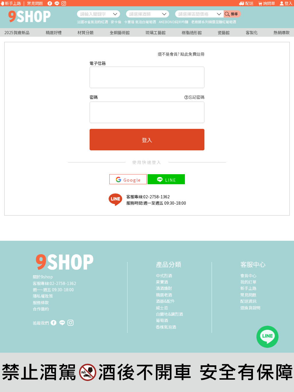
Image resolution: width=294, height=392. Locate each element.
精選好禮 (54, 32)
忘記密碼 (196, 97)
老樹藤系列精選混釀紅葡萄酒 (213, 21)
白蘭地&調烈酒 (169, 314)
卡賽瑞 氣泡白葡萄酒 (140, 21)
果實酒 (162, 282)
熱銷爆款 (282, 32)
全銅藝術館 (120, 32)
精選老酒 (164, 295)
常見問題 (35, 3)
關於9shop (43, 277)
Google (132, 180)
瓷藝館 (224, 32)
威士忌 (162, 308)
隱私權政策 (43, 296)
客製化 (252, 32)
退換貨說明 (250, 308)
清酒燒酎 (164, 288)
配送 (249, 3)
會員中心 (248, 275)
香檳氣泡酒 (166, 327)
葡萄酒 (162, 320)
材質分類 (86, 32)
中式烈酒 (164, 275)
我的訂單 (248, 282)
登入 (289, 3)
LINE (170, 180)
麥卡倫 (116, 21)
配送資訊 (248, 301)
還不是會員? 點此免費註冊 (181, 54)
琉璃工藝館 (156, 32)
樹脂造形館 (192, 32)
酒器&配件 (165, 301)
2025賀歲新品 (17, 32)
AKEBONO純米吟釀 (173, 21)
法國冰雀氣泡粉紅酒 (92, 21)
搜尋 (234, 13)
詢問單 (269, 3)
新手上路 (13, 3)
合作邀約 (41, 309)
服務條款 (41, 302)
